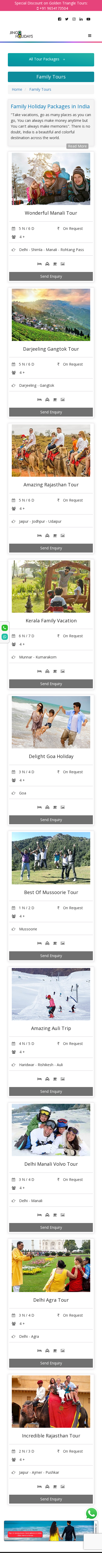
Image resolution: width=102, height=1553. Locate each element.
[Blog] (51, 1531)
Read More (77, 146)
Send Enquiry (51, 276)
